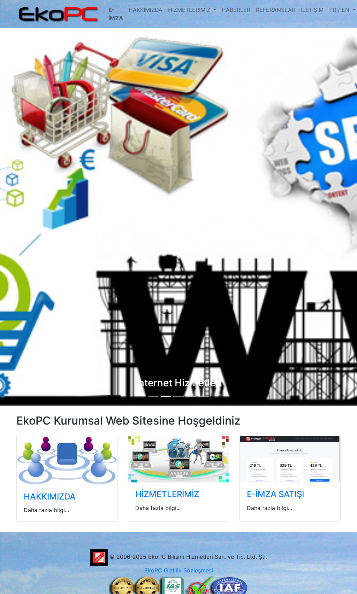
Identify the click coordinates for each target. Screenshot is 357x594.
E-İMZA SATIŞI (275, 494)
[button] (27, 213)
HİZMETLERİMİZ (190, 9)
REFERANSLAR (275, 9)
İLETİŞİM (312, 9)
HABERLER (236, 9)
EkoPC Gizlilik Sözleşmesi (178, 570)
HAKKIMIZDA (145, 9)
